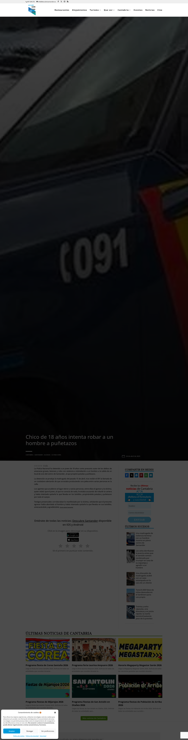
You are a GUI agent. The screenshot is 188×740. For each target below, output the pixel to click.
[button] (55, 712)
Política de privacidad (32, 736)
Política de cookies (19, 736)
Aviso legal (43, 736)
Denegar (29, 731)
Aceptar (12, 731)
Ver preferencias (47, 731)
